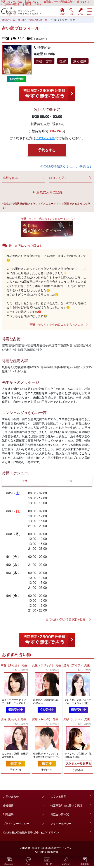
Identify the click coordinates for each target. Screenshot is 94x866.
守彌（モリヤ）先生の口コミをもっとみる (57, 324)
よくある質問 (58, 796)
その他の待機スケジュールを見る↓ (66, 166)
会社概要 (8, 805)
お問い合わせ (11, 796)
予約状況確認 (45, 138)
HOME (62, 11)
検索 (71, 11)
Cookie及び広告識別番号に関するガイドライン (31, 832)
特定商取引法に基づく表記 (66, 805)
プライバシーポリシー (16, 823)
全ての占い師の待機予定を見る (65, 619)
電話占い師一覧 (59, 814)
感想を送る (10, 177)
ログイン (80, 11)
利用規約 (8, 814)
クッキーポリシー (60, 823)
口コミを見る (58, 177)
